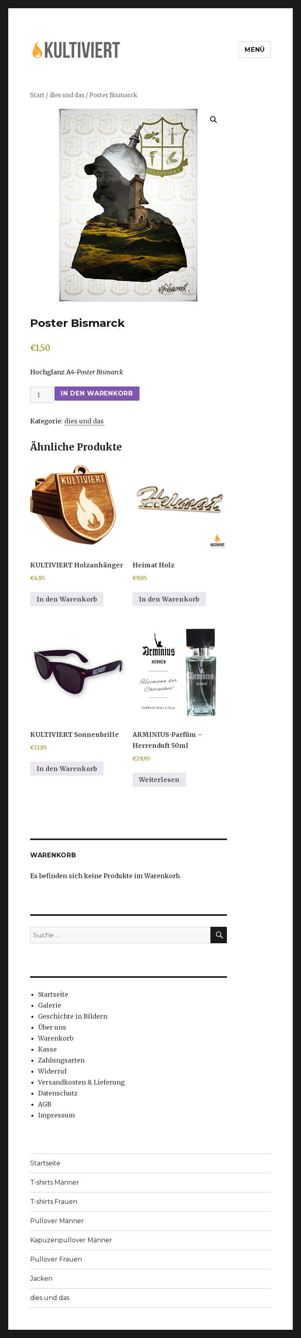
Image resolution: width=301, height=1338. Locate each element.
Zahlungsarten (61, 1060)
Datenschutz (58, 1093)
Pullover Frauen (56, 1259)
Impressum (56, 1115)
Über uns (52, 1027)
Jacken (41, 1278)
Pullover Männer (57, 1221)
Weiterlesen (159, 780)
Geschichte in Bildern (72, 1016)
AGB (44, 1104)
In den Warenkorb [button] (66, 599)
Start (37, 95)
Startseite (53, 994)
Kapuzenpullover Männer (71, 1240)
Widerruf (52, 1071)
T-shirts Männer (54, 1182)
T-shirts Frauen (53, 1201)
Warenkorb (55, 1038)
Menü (255, 49)
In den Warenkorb (97, 393)
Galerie (49, 1005)
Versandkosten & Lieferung (81, 1082)
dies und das (67, 95)
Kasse (47, 1049)
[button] (214, 120)
